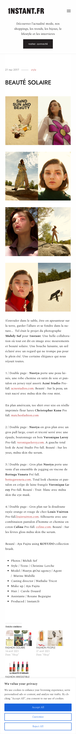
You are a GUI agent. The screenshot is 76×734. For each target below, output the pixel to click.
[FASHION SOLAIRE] (19, 638)
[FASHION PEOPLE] (50, 638)
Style (33, 69)
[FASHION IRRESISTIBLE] (19, 667)
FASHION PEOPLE (45, 647)
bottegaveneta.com (18, 479)
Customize (38, 717)
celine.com (43, 527)
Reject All (38, 726)
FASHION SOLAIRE (15, 647)
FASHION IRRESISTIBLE (17, 677)
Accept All (38, 707)
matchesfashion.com (25, 415)
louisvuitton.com (27, 516)
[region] (38, 706)
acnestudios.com (22, 388)
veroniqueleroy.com (30, 442)
